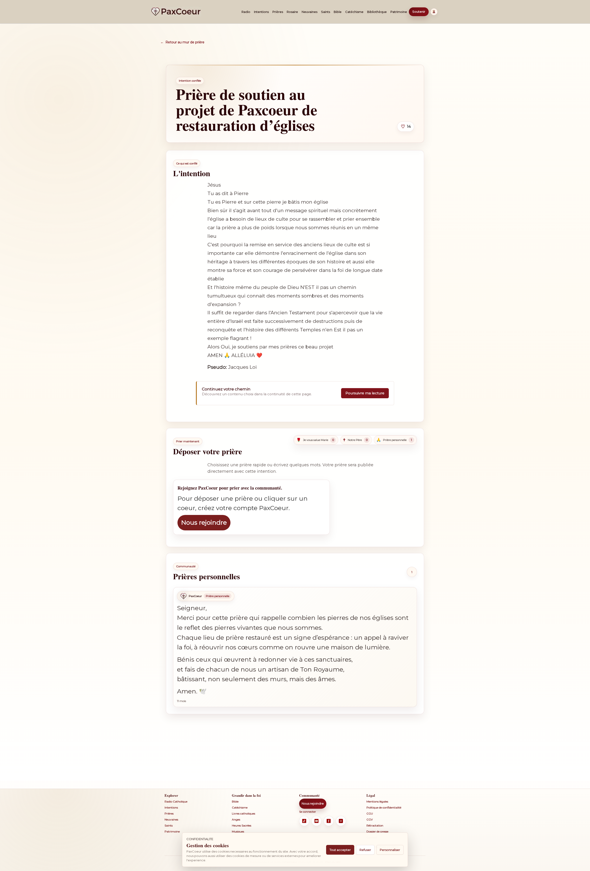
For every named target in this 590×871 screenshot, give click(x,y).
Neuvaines (309, 12)
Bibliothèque (377, 12)
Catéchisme (354, 12)
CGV (369, 819)
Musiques (238, 831)
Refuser (365, 850)
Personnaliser (390, 850)
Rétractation (374, 825)
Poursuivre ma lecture (364, 393)
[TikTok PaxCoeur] (304, 821)
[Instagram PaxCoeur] (341, 821)
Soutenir (418, 11)
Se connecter (307, 811)
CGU (369, 813)
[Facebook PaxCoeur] (329, 821)
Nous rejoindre (204, 522)
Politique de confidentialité (383, 807)
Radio (246, 12)
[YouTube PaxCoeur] (316, 821)
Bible (338, 12)
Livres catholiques (243, 813)
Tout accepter (340, 850)
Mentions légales (377, 801)
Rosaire (292, 12)
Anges (236, 819)
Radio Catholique (176, 801)
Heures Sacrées (241, 825)
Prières (277, 12)
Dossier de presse (377, 831)
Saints (325, 12)
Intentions (261, 12)
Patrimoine (398, 12)
